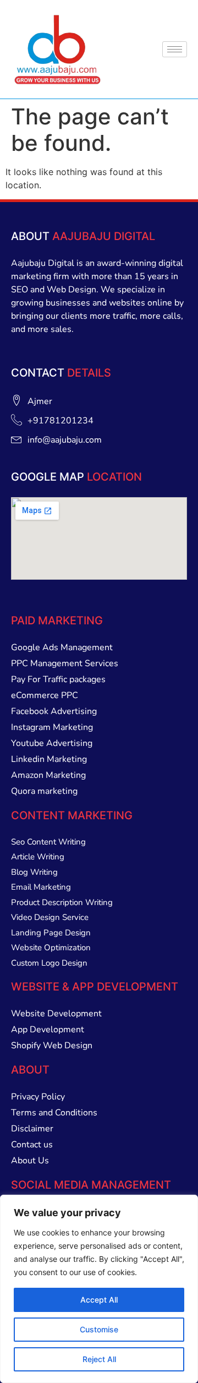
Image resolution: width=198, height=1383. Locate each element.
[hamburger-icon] (174, 49)
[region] (99, 1289)
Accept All (99, 1299)
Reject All (99, 1359)
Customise (99, 1329)
